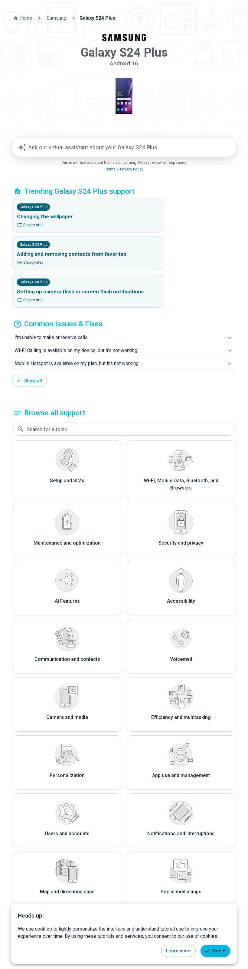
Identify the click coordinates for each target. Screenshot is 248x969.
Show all (33, 381)
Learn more (178, 951)
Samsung (56, 18)
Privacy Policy (131, 169)
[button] (124, 337)
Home (25, 18)
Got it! (219, 951)
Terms (110, 169)
